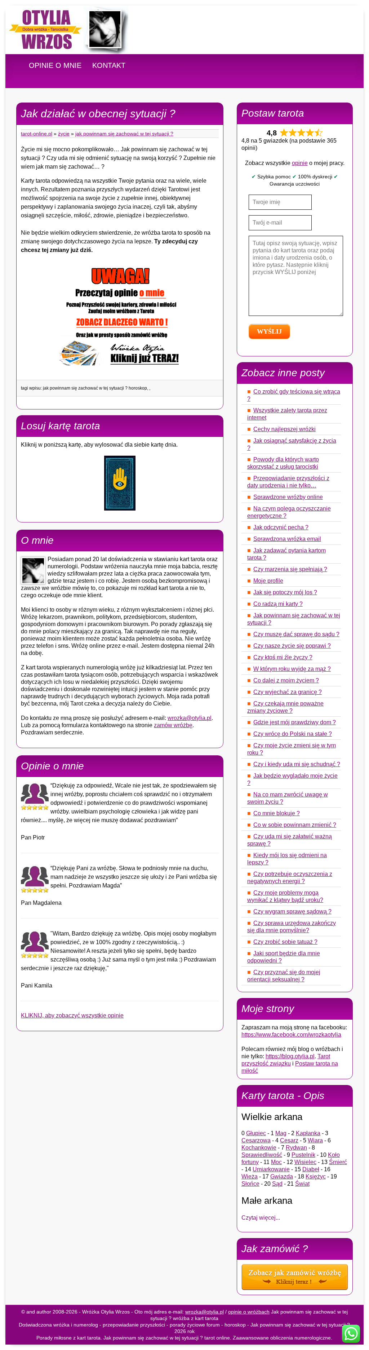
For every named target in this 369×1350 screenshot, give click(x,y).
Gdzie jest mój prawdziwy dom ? (294, 722)
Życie (64, 133)
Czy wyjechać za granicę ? (287, 692)
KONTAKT (108, 65)
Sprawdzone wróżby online (288, 497)
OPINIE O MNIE (55, 65)
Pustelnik (303, 1155)
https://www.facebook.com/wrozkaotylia (291, 1035)
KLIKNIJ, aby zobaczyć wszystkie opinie (72, 1015)
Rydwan (296, 1148)
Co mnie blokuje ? (276, 813)
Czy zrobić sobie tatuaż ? (285, 942)
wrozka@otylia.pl (190, 718)
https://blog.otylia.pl (290, 1056)
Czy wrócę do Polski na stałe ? (292, 734)
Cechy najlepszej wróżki (284, 429)
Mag (280, 1133)
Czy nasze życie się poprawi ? (292, 646)
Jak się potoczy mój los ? (285, 592)
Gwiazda (281, 1176)
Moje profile (268, 581)
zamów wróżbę (173, 725)
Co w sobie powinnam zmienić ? (294, 825)
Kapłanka (308, 1133)
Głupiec (256, 1133)
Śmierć (338, 1162)
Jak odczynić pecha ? (280, 527)
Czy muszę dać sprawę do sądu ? (296, 634)
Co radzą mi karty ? (278, 604)
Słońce (250, 1184)
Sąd (277, 1184)
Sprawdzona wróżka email (287, 539)
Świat (302, 1184)
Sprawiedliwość (261, 1155)
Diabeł (310, 1169)
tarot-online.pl (36, 133)
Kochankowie (258, 1148)
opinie (300, 163)
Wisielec (305, 1162)
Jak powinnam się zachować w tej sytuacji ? (124, 133)
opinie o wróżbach (249, 1312)
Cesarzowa (256, 1140)
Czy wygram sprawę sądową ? (292, 911)
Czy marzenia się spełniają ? (290, 569)
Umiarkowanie (271, 1169)
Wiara (315, 1140)
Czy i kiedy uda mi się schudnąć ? (296, 764)
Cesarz (289, 1140)
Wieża (249, 1176)
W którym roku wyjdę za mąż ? (292, 669)
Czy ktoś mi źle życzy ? (282, 657)
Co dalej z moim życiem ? (286, 680)
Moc (276, 1162)
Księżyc (316, 1176)
